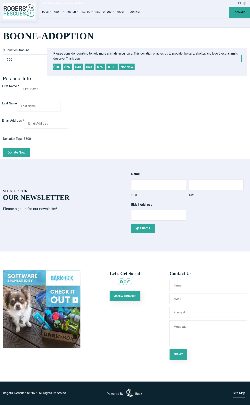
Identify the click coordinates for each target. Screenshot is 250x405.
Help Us (85, 12)
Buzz (138, 394)
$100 (112, 67)
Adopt (58, 12)
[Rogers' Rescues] (19, 11)
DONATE (240, 12)
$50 (89, 67)
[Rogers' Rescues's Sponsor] (41, 309)
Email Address (13, 120)
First (134, 194)
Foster (71, 12)
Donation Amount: (17, 50)
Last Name (9, 103)
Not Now (127, 67)
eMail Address (141, 205)
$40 (78, 67)
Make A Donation (125, 296)
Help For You (104, 12)
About (120, 12)
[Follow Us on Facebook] (239, 3)
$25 (67, 67)
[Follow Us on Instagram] (244, 3)
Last (192, 194)
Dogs (45, 12)
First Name (10, 86)
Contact (135, 12)
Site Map (239, 393)
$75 (100, 67)
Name (135, 174)
